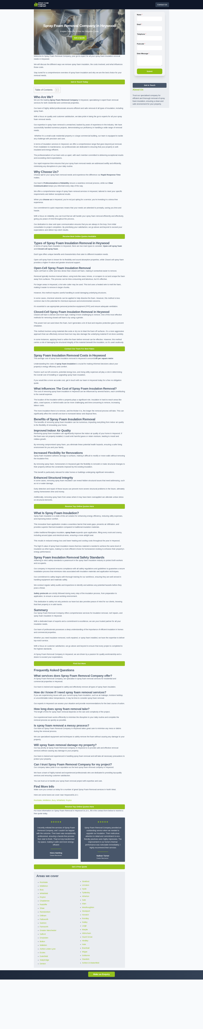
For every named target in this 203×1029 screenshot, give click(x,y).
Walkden (43, 945)
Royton (69, 800)
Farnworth (44, 927)
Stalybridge (44, 960)
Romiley (85, 918)
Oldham (43, 916)
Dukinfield (44, 956)
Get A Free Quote (79, 867)
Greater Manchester (48, 930)
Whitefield (61, 800)
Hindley (85, 941)
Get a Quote (79, 38)
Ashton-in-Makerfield (90, 963)
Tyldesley (86, 892)
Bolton (42, 941)
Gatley (84, 922)
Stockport (86, 911)
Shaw (42, 908)
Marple (85, 929)
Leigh (84, 926)
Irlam (84, 904)
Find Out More (79, 663)
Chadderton (44, 901)
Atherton (85, 896)
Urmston (85, 885)
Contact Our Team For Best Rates (79, 349)
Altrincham (86, 933)
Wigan (84, 952)
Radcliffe (43, 904)
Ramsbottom (45, 912)
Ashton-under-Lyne (48, 949)
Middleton (47, 800)
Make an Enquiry (101, 974)
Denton (43, 964)
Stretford (85, 881)
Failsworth (44, 919)
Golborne (86, 955)
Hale (84, 944)
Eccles (42, 953)
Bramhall (85, 948)
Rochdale (38, 800)
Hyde (84, 889)
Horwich (85, 915)
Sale (84, 900)
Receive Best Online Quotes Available (79, 236)
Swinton (43, 923)
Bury (54, 800)
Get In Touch (149, 85)
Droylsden (44, 938)
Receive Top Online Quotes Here (79, 506)
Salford (43, 934)
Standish (85, 959)
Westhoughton (88, 907)
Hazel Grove (87, 937)
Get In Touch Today (79, 82)
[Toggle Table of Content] (56, 90)
